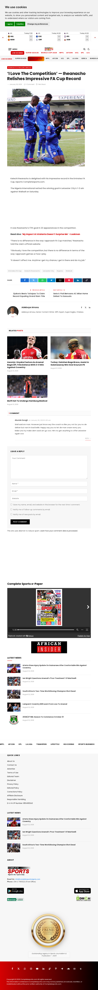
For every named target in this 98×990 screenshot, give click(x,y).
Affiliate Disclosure (15, 795)
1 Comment (30, 84)
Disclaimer (11, 780)
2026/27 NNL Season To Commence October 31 (43, 717)
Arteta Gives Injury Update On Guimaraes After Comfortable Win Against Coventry (55, 666)
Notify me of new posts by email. (27, 514)
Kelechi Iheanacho (32, 271)
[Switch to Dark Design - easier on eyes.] (88, 49)
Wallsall (69, 271)
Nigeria (60, 271)
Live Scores (17, 53)
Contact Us (12, 765)
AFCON (69, 53)
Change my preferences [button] (37, 24)
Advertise (11, 769)
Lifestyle (55, 744)
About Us (11, 761)
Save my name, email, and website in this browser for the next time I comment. (46, 504)
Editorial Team (13, 776)
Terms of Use (12, 772)
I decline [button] (20, 24)
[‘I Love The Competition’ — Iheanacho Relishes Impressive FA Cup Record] (46, 166)
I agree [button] (10, 24)
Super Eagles (32, 53)
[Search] (84, 49)
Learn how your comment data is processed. (59, 531)
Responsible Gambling (16, 799)
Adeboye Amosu (30, 307)
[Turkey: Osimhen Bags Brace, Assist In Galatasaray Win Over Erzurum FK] (71, 347)
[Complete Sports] (49, 49)
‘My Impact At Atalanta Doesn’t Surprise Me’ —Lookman (51, 234)
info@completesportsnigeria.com (27, 879)
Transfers (41, 744)
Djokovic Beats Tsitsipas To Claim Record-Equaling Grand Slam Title (29, 295)
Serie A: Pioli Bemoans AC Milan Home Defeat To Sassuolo (70, 295)
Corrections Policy (14, 792)
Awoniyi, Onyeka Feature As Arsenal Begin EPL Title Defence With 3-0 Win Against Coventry (25, 365)
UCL (77, 53)
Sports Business (86, 744)
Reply (87, 438)
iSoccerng (68, 744)
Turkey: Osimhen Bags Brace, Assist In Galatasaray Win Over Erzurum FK (70, 363)
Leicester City (48, 271)
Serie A (84, 58)
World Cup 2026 (49, 53)
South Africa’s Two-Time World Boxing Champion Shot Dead (49, 691)
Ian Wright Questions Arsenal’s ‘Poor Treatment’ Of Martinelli (49, 678)
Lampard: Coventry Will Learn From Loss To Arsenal (45, 704)
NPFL (61, 53)
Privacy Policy (12, 784)
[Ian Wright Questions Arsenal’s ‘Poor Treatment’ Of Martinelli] (13, 681)
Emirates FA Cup (15, 271)
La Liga (90, 53)
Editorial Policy (13, 788)
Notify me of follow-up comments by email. (31, 509)
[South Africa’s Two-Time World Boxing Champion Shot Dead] (13, 694)
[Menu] (12, 49)
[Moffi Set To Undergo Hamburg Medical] (27, 386)
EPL (82, 53)
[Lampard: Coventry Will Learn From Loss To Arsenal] (13, 707)
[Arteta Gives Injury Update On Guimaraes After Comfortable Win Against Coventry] (13, 668)
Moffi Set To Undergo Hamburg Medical (27, 401)
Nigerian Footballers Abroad (19, 68)
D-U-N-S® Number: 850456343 (20, 803)
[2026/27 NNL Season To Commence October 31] (13, 720)
